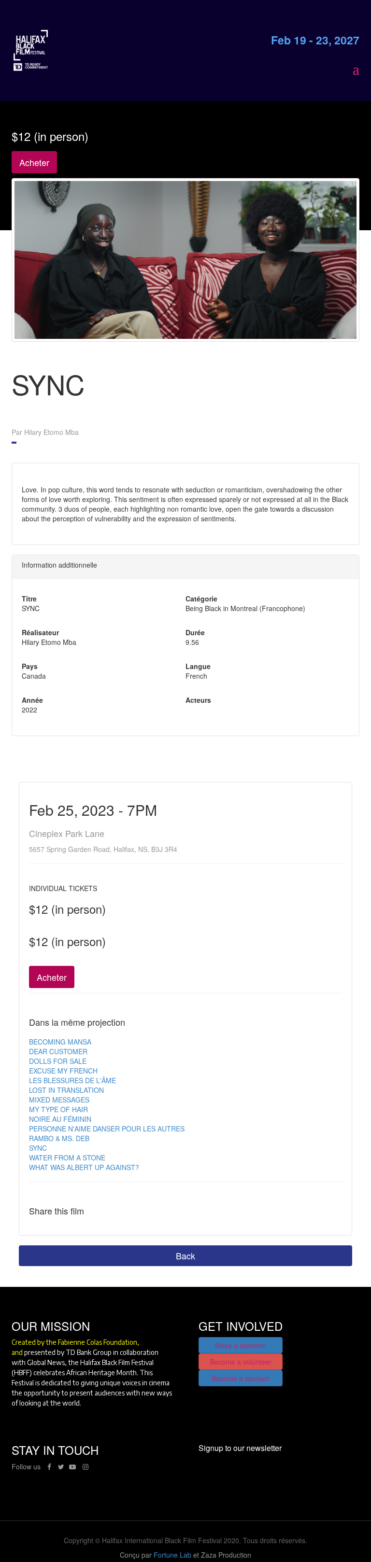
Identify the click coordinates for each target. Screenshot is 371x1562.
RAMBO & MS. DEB (59, 1138)
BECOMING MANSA (60, 1041)
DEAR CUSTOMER (58, 1051)
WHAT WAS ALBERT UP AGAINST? (84, 1167)
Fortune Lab (172, 1555)
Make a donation (240, 1345)
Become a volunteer (240, 1362)
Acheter (34, 162)
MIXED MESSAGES (59, 1099)
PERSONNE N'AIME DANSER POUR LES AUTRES (107, 1128)
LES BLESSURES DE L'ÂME (72, 1080)
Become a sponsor (241, 1378)
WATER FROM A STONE (67, 1157)
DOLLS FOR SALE (57, 1061)
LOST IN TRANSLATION (66, 1090)
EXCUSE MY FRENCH (63, 1070)
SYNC (38, 1148)
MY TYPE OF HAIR (58, 1109)
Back (185, 1255)
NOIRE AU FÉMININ (60, 1119)
